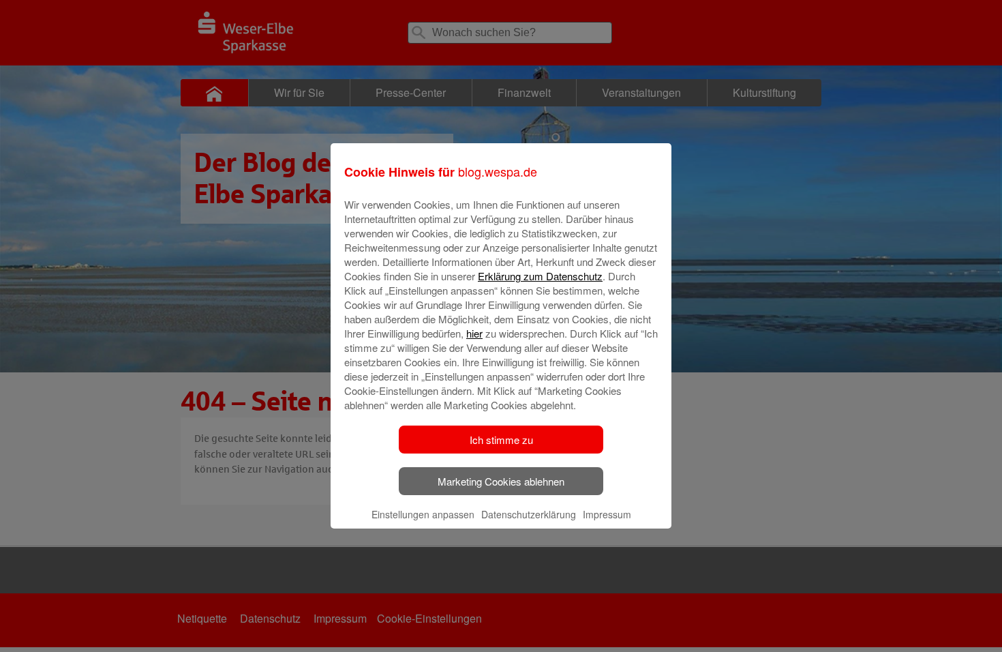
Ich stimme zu (501, 439)
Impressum (607, 514)
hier (474, 333)
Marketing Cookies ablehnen (501, 481)
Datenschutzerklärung (528, 514)
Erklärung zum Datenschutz (540, 276)
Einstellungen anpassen (422, 514)
